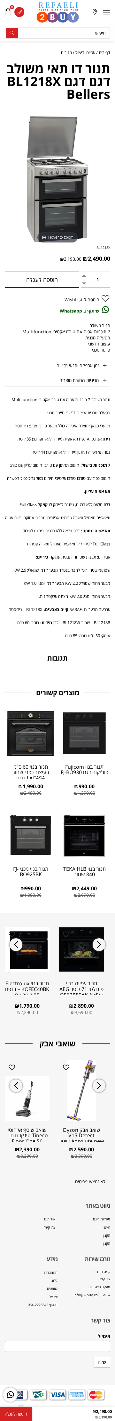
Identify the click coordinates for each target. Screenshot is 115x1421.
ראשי (106, 1227)
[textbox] (83, 1283)
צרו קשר (49, 1227)
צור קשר (104, 1278)
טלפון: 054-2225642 (42, 1304)
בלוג (54, 1280)
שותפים (52, 1288)
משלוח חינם (101, 1219)
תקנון (106, 1235)
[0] (8, 12)
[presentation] (16, 944)
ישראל (53, 1296)
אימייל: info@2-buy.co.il (91, 1294)
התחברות (50, 1272)
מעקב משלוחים (99, 1286)
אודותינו (49, 1219)
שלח (102, 1362)
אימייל (104, 1336)
